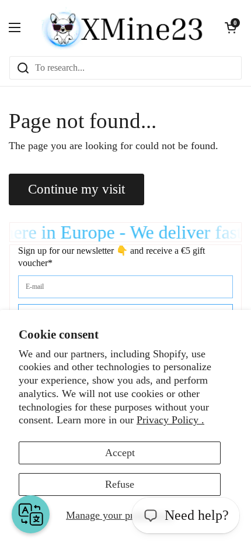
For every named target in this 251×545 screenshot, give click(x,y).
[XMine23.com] (122, 28)
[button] (230, 27)
